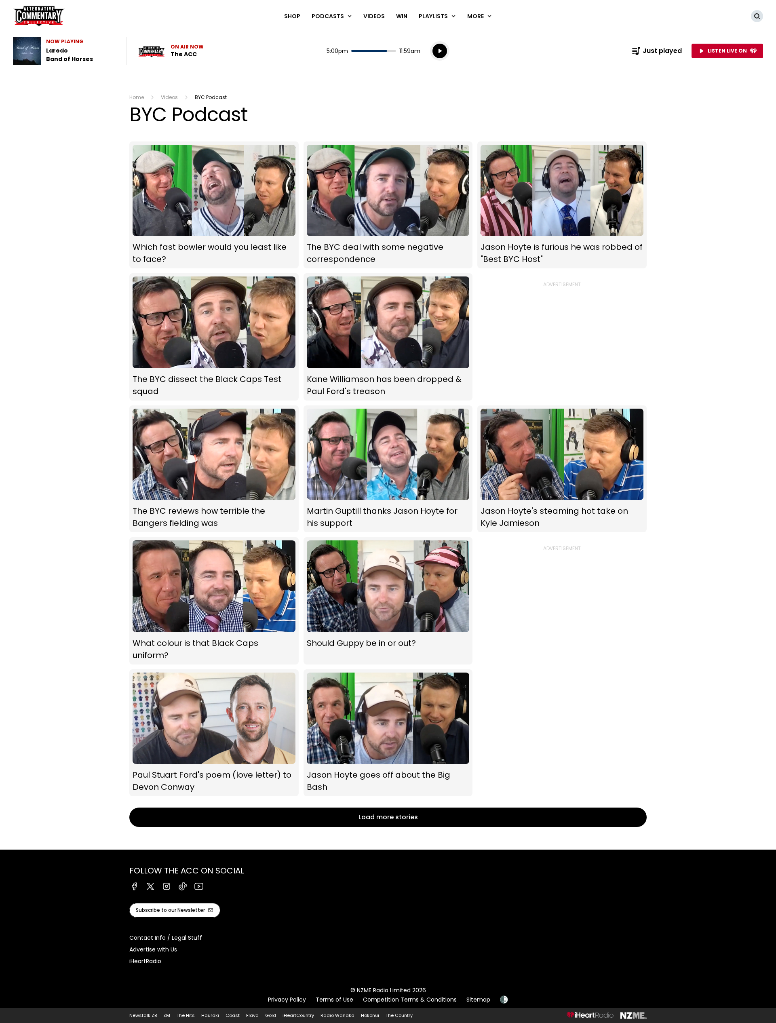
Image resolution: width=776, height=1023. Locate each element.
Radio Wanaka (337, 1015)
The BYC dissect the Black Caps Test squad (214, 337)
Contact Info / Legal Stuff (165, 938)
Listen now (170, 51)
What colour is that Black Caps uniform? (214, 600)
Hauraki (210, 1015)
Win (401, 16)
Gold (270, 1015)
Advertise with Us (153, 949)
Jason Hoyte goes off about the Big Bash (388, 733)
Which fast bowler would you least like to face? (214, 205)
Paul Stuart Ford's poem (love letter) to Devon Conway (214, 733)
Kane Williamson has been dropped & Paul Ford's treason (388, 337)
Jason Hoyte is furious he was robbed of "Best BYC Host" (562, 205)
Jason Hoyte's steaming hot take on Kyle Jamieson (562, 469)
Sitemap (478, 1000)
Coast (233, 1015)
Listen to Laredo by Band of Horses (64, 51)
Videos (374, 16)
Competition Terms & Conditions (410, 1000)
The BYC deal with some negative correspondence (388, 205)
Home (136, 97)
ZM (166, 1015)
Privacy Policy (287, 1000)
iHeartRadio (145, 961)
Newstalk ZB (143, 1015)
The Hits (186, 1015)
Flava (252, 1015)
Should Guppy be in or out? (388, 600)
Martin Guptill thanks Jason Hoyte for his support (388, 469)
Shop (292, 16)
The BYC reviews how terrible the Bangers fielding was (214, 469)
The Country (399, 1015)
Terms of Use (334, 1000)
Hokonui (370, 1015)
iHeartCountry (298, 1015)
